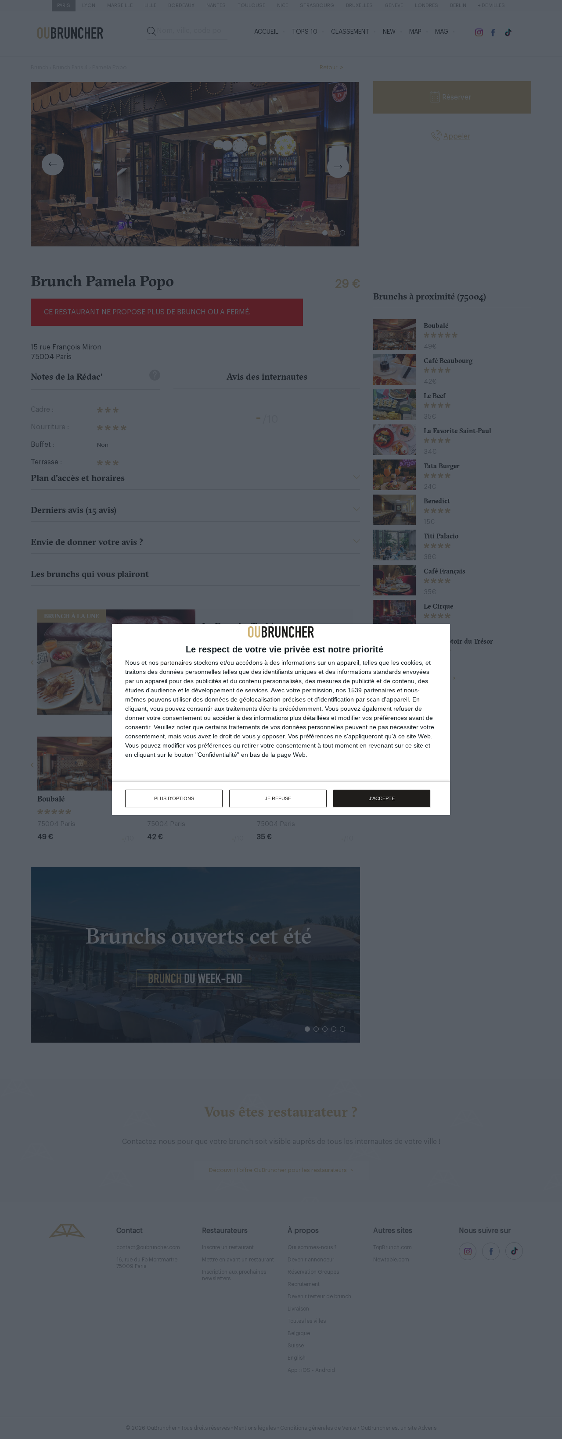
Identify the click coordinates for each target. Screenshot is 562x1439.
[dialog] (281, 719)
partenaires (176, 662)
